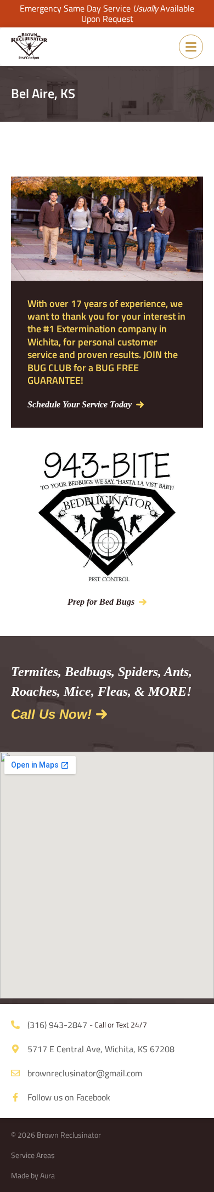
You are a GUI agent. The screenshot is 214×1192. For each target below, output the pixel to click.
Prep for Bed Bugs (100, 601)
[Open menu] (191, 47)
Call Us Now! (51, 714)
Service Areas (33, 1155)
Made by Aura (33, 1175)
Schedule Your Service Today (79, 404)
